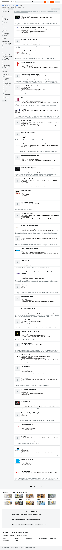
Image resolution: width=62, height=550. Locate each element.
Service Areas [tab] (25, 535)
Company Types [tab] (5, 535)
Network (12, 1)
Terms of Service (21, 547)
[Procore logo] (5, 1)
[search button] (45, 2)
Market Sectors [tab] (12, 535)
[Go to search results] (11, 76)
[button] (2, 16)
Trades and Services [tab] (19, 535)
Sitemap (34, 547)
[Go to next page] (43, 486)
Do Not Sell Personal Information (28, 547)
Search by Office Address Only (6, 12)
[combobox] (38, 2)
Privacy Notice (16, 547)
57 (41, 486)
